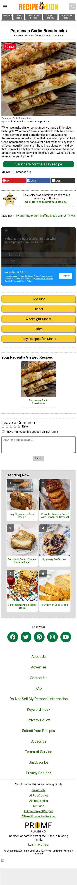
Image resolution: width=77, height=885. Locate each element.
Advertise (38, 667)
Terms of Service (38, 752)
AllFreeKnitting (38, 800)
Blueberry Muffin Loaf (54, 559)
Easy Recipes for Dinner (39, 339)
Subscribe (38, 741)
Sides (38, 329)
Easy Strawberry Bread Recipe (22, 516)
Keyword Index (38, 709)
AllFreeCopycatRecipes (38, 811)
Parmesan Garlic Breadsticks (38, 402)
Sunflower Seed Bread (55, 605)
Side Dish (38, 299)
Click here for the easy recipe (38, 164)
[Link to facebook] (12, 637)
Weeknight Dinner (38, 319)
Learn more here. (38, 844)
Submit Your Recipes (38, 731)
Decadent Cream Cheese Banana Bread (22, 561)
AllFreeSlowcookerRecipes (38, 816)
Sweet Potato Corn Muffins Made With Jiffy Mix (45, 215)
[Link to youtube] (65, 637)
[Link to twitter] (26, 637)
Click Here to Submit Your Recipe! (46, 202)
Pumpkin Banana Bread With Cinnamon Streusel (55, 516)
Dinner (38, 309)
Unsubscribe (38, 762)
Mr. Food (38, 806)
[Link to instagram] (52, 637)
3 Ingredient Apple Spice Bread (22, 606)
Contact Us (38, 678)
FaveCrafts (38, 790)
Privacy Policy (38, 720)
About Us (38, 656)
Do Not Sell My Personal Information (38, 699)
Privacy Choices (38, 773)
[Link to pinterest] (39, 637)
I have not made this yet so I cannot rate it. (32, 431)
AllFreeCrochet (38, 795)
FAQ (38, 688)
